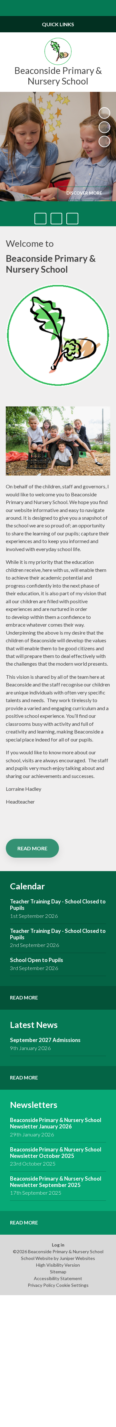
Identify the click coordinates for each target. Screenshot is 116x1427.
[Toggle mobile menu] (8, 8)
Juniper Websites (77, 1258)
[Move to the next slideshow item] (104, 141)
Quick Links (58, 24)
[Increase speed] (72, 218)
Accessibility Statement (58, 1278)
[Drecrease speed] (56, 218)
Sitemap (58, 1271)
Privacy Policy (41, 1285)
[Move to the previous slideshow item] (104, 127)
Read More (32, 848)
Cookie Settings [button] (72, 1285)
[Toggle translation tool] (92, 8)
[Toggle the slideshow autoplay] (104, 113)
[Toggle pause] (40, 218)
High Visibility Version (58, 1265)
